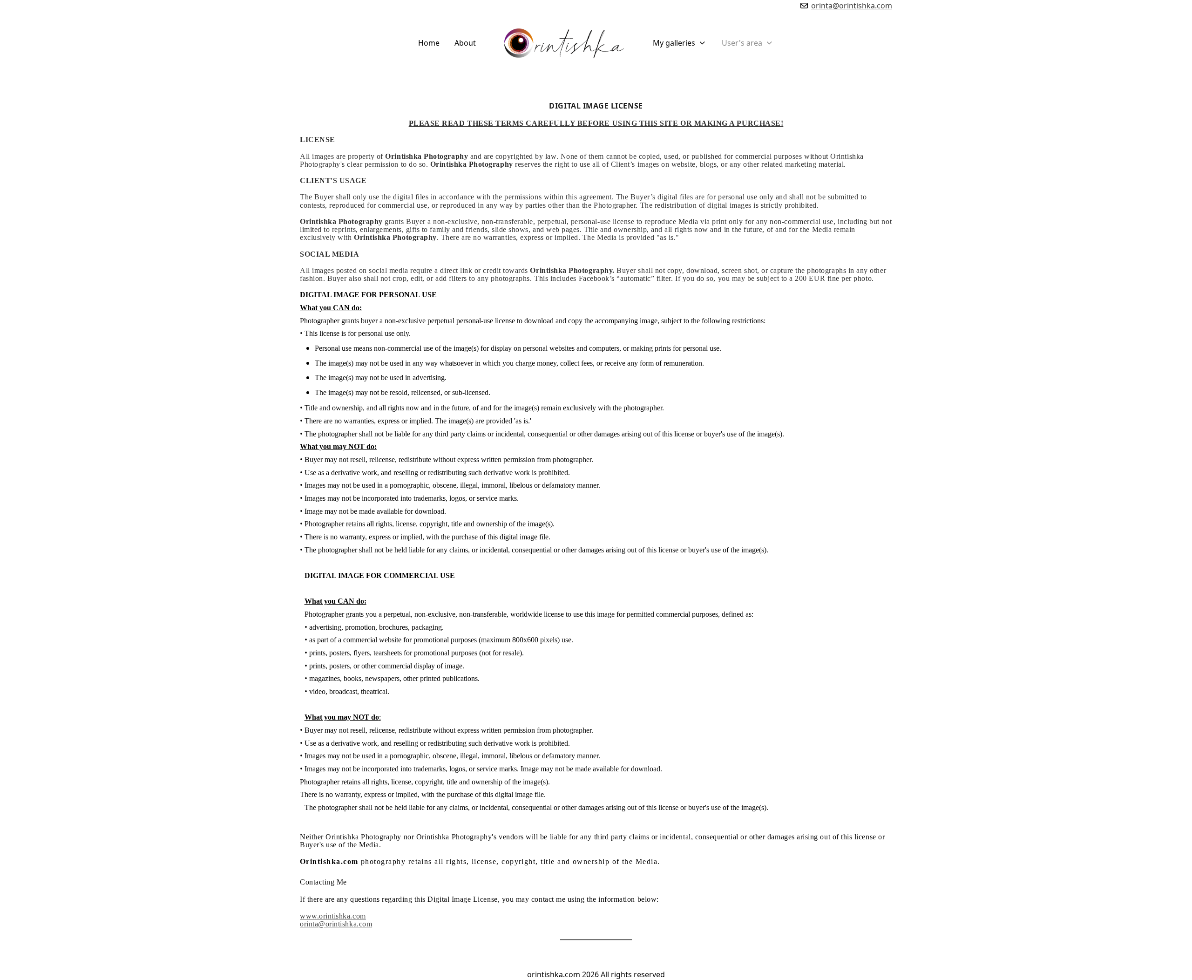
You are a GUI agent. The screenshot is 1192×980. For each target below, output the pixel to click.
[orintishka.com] (564, 43)
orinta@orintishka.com (851, 5)
